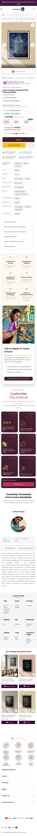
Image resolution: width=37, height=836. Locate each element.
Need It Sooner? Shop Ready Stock (19, 379)
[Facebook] (2, 828)
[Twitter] (9, 828)
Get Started (17, 484)
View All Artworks (10, 548)
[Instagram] (5, 828)
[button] (18, 82)
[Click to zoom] (33, 25)
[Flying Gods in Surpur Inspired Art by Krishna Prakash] (27, 702)
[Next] (33, 45)
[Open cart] (35, 9)
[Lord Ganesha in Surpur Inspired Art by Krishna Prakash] (27, 666)
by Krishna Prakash (8, 95)
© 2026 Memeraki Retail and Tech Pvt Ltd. (13, 832)
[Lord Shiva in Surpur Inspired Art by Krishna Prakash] (9, 666)
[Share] (32, 145)
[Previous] (4, 45)
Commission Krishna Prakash (27, 548)
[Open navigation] (4, 9)
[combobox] (18, 15)
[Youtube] (16, 828)
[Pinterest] (12, 828)
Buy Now (18, 140)
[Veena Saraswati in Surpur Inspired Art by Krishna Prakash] (9, 702)
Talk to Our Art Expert (14, 145)
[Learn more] (15, 78)
